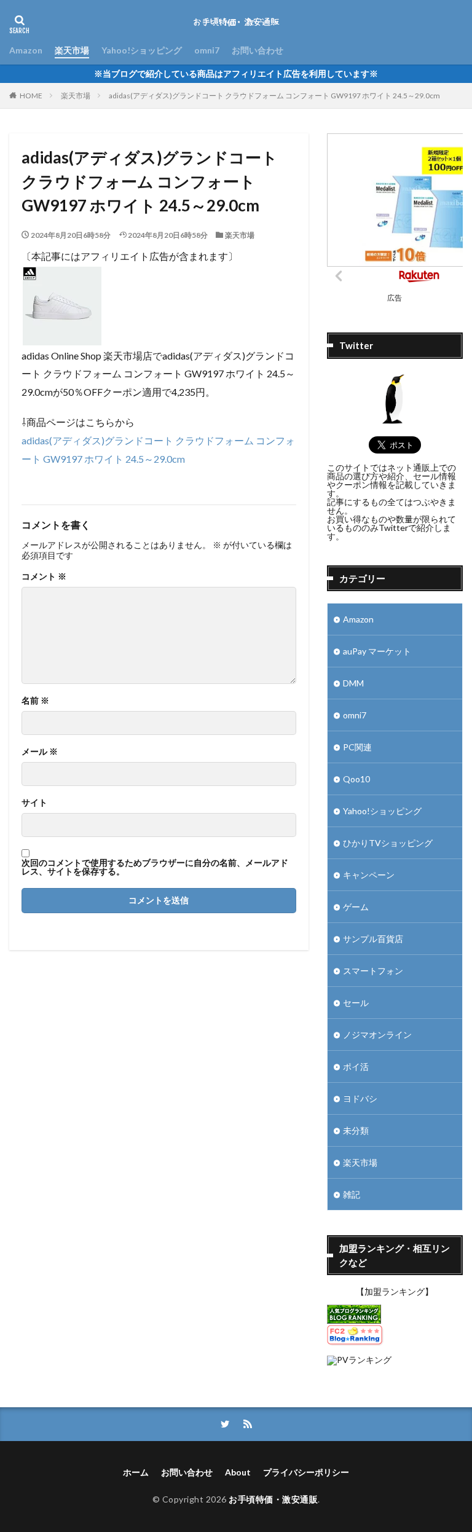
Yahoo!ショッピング (141, 50)
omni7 (206, 50)
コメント (44, 576)
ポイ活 (356, 1066)
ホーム (136, 1472)
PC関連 (357, 747)
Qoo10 (356, 779)
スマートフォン (373, 970)
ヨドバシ (360, 1098)
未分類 (356, 1130)
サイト (34, 802)
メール (40, 751)
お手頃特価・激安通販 (273, 1499)
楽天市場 (72, 50)
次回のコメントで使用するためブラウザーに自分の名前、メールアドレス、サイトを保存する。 (155, 867)
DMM (353, 683)
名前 (35, 700)
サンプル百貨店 (373, 938)
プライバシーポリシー (306, 1472)
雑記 (351, 1194)
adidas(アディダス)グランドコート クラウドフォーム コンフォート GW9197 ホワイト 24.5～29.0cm (274, 95)
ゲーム (356, 907)
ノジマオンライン (377, 1034)
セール (356, 1002)
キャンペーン (369, 875)
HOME (31, 95)
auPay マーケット (377, 651)
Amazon (25, 50)
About (238, 1472)
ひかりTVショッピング (388, 843)
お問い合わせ (257, 50)
